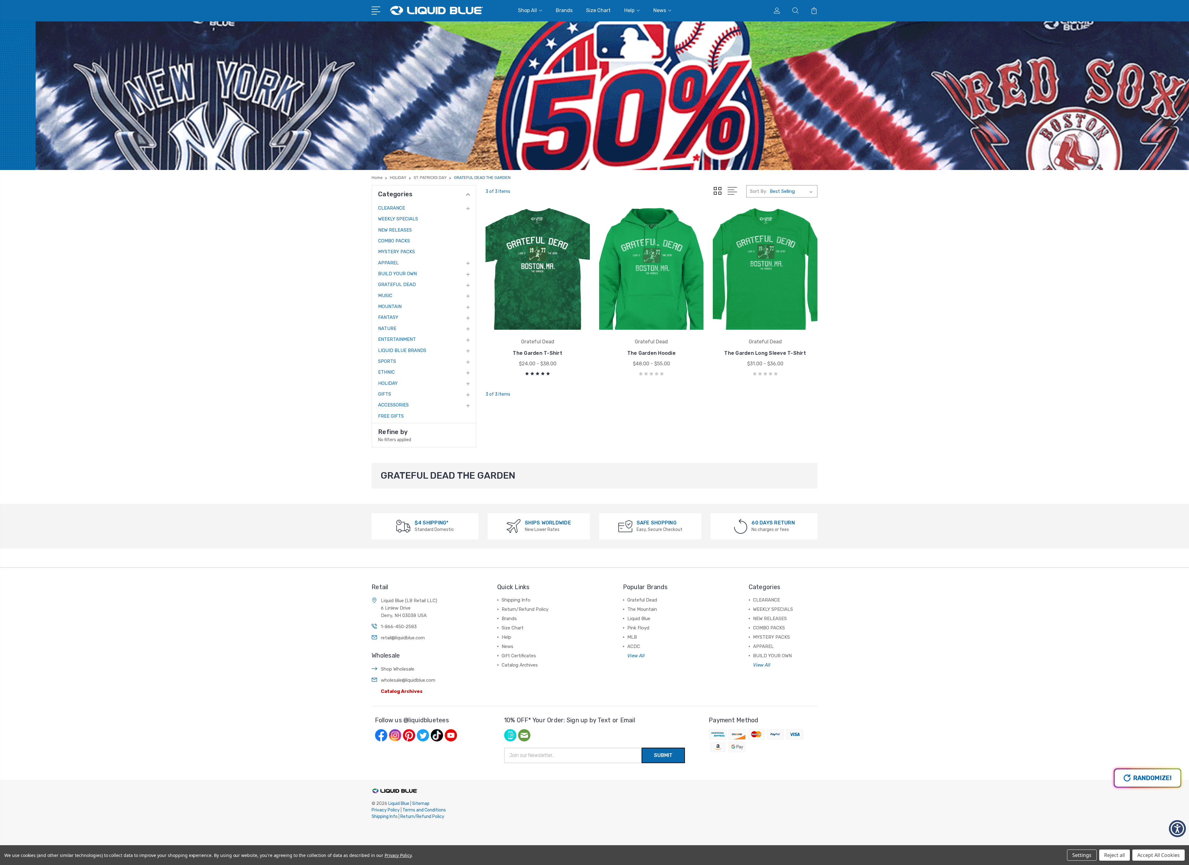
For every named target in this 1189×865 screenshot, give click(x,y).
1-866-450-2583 (399, 626)
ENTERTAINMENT (397, 339)
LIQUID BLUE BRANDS (402, 350)
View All (636, 656)
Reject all (1114, 855)
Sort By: (758, 191)
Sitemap (420, 803)
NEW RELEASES (395, 230)
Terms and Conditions (424, 810)
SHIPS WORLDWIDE (548, 523)
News (659, 10)
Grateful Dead (642, 600)
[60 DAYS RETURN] (740, 525)
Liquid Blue (638, 618)
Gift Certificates (519, 656)
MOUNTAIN (390, 306)
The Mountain (642, 609)
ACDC (633, 646)
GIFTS (384, 394)
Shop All (527, 10)
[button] (1177, 828)
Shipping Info (516, 600)
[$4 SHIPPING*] (403, 525)
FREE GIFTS (391, 416)
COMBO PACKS (394, 241)
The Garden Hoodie (651, 353)
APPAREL (388, 263)
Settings (1081, 855)
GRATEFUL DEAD (397, 284)
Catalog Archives (402, 691)
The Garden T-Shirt (537, 353)
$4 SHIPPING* (432, 523)
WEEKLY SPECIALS (398, 219)
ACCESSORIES (393, 405)
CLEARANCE (391, 208)
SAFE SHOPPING (657, 523)
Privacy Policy (386, 810)
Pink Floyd (638, 628)
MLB (632, 637)
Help (629, 10)
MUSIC (385, 295)
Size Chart (598, 10)
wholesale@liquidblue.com (408, 680)
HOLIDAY (388, 383)
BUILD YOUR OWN (397, 273)
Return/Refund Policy (525, 609)
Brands (564, 10)
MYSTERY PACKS (396, 251)
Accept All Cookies (1158, 855)
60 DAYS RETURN (773, 523)
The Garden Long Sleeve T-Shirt (765, 353)
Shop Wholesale (397, 669)
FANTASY (388, 317)
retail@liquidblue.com (403, 638)
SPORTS (387, 361)
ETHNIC (386, 372)
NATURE (387, 328)
